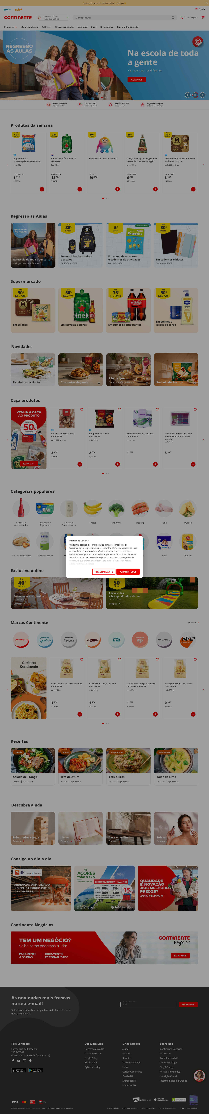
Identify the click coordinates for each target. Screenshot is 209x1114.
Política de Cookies (84, 564)
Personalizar (102, 571)
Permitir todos (128, 571)
